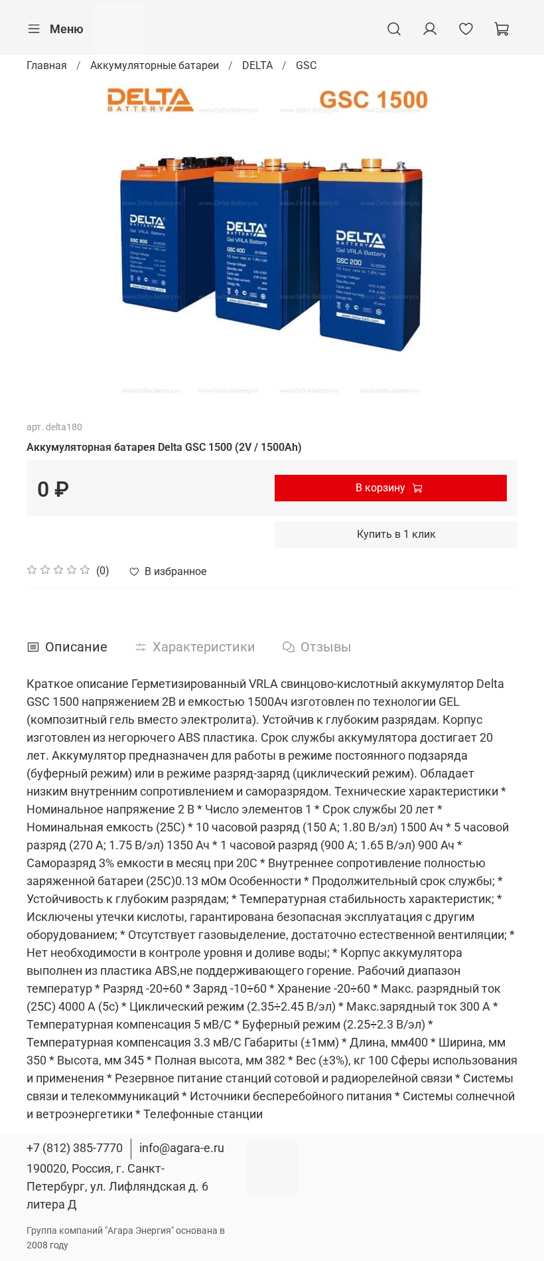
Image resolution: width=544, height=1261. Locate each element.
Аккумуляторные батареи (154, 65)
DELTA (257, 65)
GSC (306, 65)
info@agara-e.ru (181, 1148)
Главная (47, 65)
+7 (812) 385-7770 (75, 1148)
